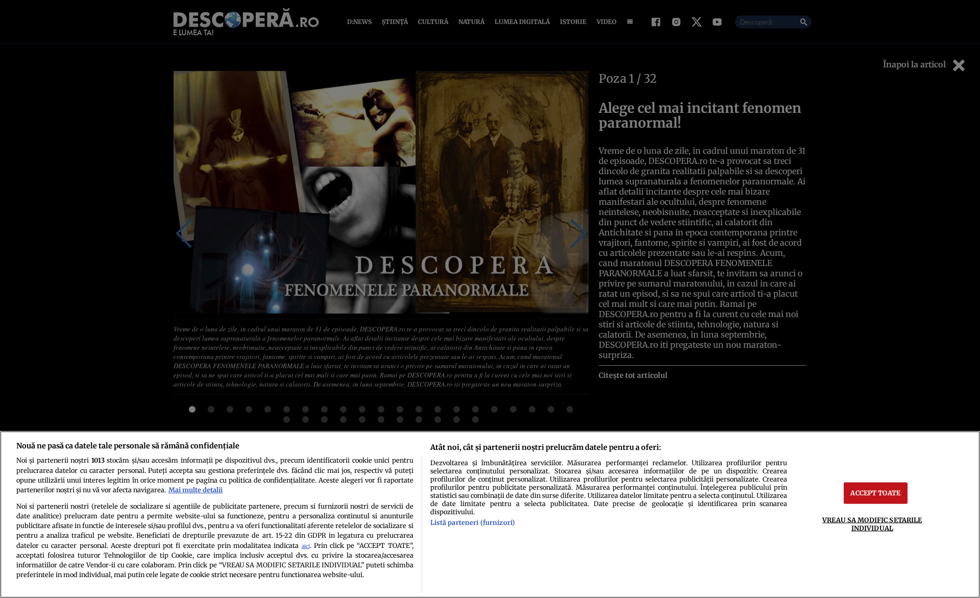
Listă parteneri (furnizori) (472, 522)
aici (306, 546)
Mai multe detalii (195, 490)
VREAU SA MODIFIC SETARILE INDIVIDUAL (872, 524)
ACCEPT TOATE (875, 493)
